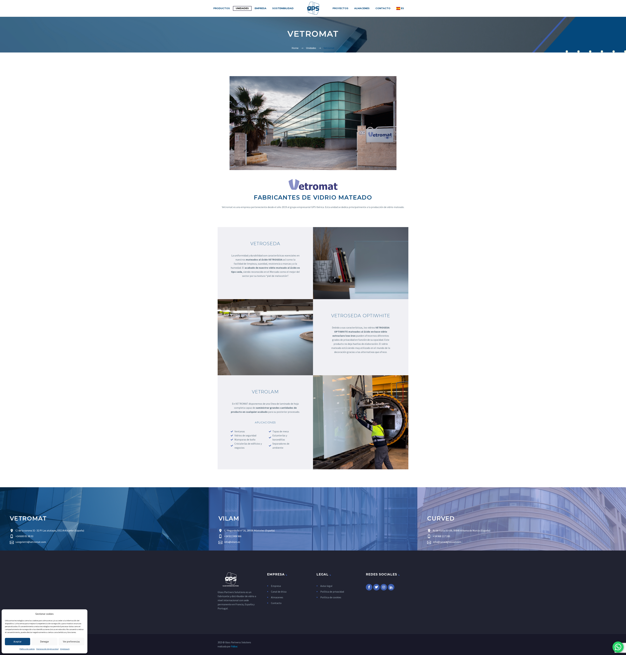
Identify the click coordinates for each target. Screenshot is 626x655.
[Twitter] (376, 587)
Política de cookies (27, 649)
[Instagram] (383, 587)
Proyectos (340, 8)
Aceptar (18, 641)
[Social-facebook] (369, 587)
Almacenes (362, 8)
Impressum (65, 649)
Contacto (382, 8)
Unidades (242, 8)
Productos (221, 8)
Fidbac (234, 646)
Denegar (44, 641)
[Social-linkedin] (391, 587)
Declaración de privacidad (47, 649)
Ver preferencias (71, 641)
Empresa (260, 8)
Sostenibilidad (283, 8)
